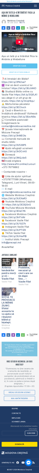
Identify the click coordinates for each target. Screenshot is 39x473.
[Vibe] (13, 28)
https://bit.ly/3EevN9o (23, 116)
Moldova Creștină (15, 21)
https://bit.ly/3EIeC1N (14, 211)
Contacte (16, 413)
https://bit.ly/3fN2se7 (14, 82)
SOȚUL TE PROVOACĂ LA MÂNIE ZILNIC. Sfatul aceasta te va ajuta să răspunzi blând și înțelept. (8, 310)
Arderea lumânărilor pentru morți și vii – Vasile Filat (9, 273)
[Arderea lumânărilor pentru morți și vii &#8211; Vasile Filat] (9, 262)
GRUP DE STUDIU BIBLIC (19, 72)
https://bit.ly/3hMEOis (14, 135)
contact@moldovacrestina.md (18, 126)
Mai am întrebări (19, 398)
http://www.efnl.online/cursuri (18, 164)
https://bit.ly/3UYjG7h (14, 223)
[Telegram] (18, 28)
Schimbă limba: (19, 422)
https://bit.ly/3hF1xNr (13, 217)
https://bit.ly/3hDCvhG (14, 151)
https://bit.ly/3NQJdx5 (14, 157)
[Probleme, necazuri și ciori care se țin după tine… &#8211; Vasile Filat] (25, 262)
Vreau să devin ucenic (19, 392)
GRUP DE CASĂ (19, 66)
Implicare (16, 418)
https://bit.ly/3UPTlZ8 (14, 230)
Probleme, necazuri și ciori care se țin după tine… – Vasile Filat (25, 274)
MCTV (22, 22)
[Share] (3, 28)
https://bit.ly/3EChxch (14, 107)
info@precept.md (11, 242)
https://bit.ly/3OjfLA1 (25, 94)
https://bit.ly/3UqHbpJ (22, 101)
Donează (19, 444)
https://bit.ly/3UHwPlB (14, 236)
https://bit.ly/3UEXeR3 (14, 198)
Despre (15, 409)
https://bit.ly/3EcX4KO (23, 88)
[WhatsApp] (23, 28)
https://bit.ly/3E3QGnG (18, 204)
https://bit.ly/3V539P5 (14, 145)
